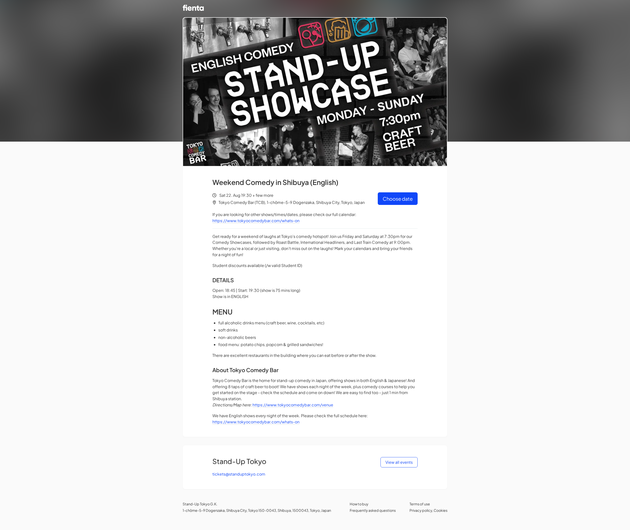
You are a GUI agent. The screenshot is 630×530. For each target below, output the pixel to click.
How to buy (359, 504)
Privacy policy (421, 510)
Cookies (440, 510)
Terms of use (420, 504)
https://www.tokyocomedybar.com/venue (292, 404)
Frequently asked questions (373, 510)
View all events (399, 462)
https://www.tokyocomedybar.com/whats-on (255, 220)
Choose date (398, 199)
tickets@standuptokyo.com (238, 474)
